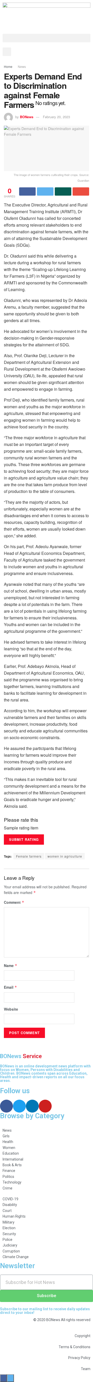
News (22, 66)
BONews (26, 116)
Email (10, 987)
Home (8, 66)
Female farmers (29, 856)
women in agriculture (65, 856)
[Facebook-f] (6, 1106)
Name (10, 965)
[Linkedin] (32, 1106)
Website (11, 1009)
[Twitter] (19, 1106)
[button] (46, 38)
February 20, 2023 (56, 116)
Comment (14, 902)
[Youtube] (45, 1106)
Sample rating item (21, 828)
